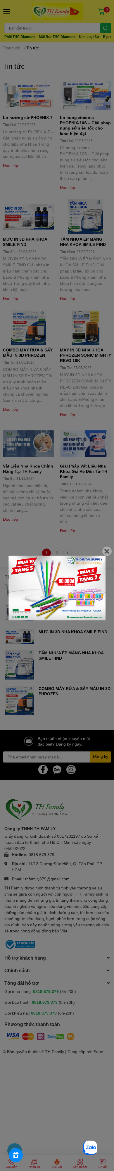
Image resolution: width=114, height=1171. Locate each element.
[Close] (107, 551)
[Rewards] (16, 1155)
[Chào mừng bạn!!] (57, 588)
